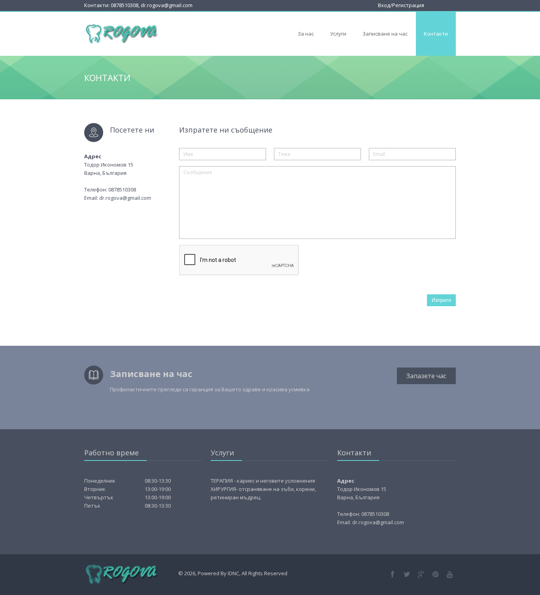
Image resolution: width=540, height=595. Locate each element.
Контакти (436, 33)
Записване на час (385, 33)
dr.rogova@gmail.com (167, 5)
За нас (306, 33)
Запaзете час (426, 375)
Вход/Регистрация (401, 5)
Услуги (338, 33)
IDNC (233, 573)
